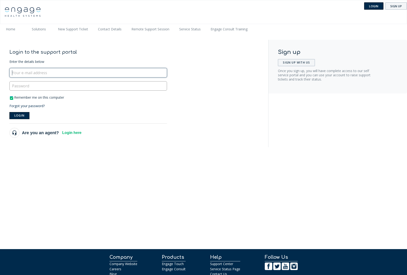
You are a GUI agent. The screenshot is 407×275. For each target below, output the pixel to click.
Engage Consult (174, 269)
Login (19, 115)
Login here (71, 133)
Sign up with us (296, 63)
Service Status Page (225, 269)
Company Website (123, 264)
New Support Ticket (73, 29)
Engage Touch (173, 264)
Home (10, 29)
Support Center (221, 264)
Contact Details (110, 29)
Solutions (39, 29)
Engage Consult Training (229, 29)
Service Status (190, 29)
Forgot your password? (27, 106)
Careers (115, 269)
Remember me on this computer (39, 97)
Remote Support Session (150, 29)
